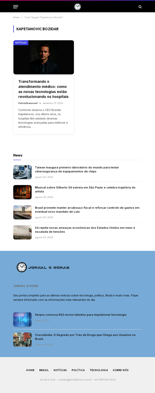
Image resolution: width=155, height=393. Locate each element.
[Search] (140, 6)
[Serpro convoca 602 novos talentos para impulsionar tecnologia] (22, 319)
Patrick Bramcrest (28, 103)
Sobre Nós (121, 370)
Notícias (20, 42)
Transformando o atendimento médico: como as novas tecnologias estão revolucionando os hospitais (43, 89)
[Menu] (15, 6)
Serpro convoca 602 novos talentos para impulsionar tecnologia (80, 314)
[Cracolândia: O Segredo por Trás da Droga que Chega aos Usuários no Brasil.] (22, 340)
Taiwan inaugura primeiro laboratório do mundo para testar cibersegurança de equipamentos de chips (77, 169)
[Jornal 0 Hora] (77, 7)
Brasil (44, 370)
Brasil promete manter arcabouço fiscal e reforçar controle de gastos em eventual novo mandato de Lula (87, 209)
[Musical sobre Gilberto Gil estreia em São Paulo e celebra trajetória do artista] (22, 192)
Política (78, 370)
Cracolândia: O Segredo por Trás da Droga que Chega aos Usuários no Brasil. (85, 337)
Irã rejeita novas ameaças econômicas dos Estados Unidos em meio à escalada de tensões (85, 229)
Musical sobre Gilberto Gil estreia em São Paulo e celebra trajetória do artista (85, 189)
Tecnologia (99, 370)
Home (30, 370)
